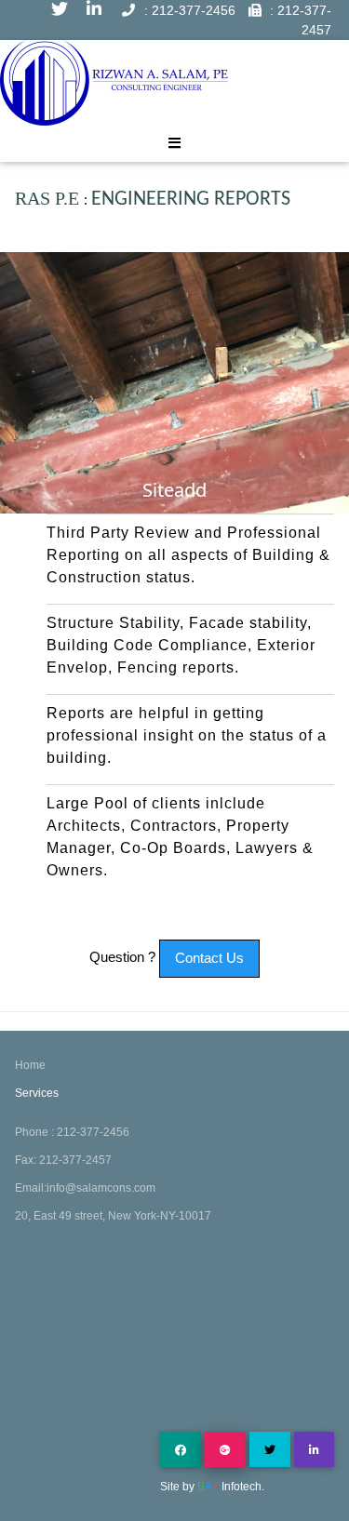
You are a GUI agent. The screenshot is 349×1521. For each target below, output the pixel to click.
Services (37, 1093)
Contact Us (209, 958)
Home (30, 1065)
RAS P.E (49, 198)
